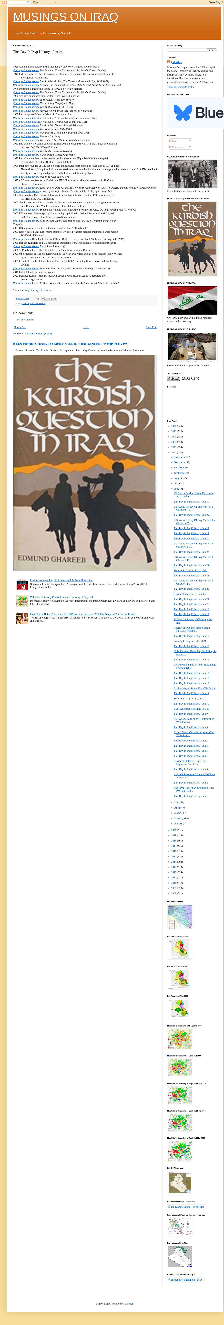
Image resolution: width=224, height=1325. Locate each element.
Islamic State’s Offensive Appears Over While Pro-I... (194, 733)
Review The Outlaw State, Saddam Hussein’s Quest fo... (192, 629)
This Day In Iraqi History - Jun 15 (191, 659)
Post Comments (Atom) (39, 333)
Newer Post (20, 327)
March (178, 812)
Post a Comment (25, 319)
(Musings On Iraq (22, 239)
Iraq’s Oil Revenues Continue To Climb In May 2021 (194, 776)
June (177, 488)
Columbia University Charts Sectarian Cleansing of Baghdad (61, 597)
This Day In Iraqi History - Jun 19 (191, 609)
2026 (174, 426)
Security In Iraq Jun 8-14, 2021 (190, 641)
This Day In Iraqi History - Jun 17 (191, 636)
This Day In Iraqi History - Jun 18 (191, 614)
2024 (174, 436)
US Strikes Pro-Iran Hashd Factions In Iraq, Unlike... (194, 494)
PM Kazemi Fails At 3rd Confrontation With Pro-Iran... (194, 720)
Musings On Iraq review (26, 70)
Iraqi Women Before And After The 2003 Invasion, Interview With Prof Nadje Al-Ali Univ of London (83, 614)
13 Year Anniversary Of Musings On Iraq (193, 621)
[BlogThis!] (46, 298)
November (180, 462)
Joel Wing (176, 62)
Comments (177, 147)
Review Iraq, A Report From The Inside (194, 688)
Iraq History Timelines (38, 290)
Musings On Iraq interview (28, 118)
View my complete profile (180, 86)
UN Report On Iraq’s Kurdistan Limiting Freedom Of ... (195, 666)
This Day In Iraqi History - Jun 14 (191, 673)
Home (86, 327)
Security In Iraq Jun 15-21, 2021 (190, 570)
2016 (174, 851)
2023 (174, 442)
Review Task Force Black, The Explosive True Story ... (190, 762)
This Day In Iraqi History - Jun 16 (191, 646)
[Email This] (43, 298)
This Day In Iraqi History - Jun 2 (191, 782)
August (178, 478)
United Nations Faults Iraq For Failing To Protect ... (195, 652)
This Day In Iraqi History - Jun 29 (191, 514)
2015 (174, 856)
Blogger (129, 1303)
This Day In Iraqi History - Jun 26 (191, 538)
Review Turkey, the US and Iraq (190, 594)
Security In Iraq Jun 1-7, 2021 (189, 698)
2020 (174, 830)
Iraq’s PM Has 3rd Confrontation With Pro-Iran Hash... (194, 789)
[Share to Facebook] (52, 298)
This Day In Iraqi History (34, 303)
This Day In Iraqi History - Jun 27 (191, 533)
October (178, 467)
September (180, 472)
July (176, 483)
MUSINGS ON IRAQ (65, 16)
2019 (174, 835)
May (177, 802)
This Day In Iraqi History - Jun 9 (191, 713)
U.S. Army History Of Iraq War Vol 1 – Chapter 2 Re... (194, 558)
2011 (174, 877)
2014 (174, 861)
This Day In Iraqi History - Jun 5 (191, 750)
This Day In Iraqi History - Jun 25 (191, 551)
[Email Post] (36, 298)
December (180, 457)
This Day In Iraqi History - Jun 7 (191, 740)
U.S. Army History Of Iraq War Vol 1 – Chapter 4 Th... (194, 521)
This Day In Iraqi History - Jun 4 (191, 755)
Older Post (151, 327)
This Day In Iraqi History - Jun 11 (191, 693)
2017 (174, 845)
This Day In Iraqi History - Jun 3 (191, 769)
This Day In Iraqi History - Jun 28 (191, 528)
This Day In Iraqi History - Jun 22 (191, 588)
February (179, 818)
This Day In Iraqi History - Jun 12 (191, 683)
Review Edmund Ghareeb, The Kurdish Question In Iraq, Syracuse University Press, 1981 (71, 343)
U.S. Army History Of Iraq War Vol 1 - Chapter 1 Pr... (194, 582)
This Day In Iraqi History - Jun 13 (191, 678)
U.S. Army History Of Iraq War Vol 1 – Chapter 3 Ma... (194, 545)
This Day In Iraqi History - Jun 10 (191, 703)
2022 (174, 447)
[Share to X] (49, 298)
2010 (174, 882)
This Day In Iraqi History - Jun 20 (191, 604)
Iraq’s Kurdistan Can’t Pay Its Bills (192, 708)
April (177, 807)
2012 (174, 872)
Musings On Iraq (22, 283)
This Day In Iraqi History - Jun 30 (191, 501)
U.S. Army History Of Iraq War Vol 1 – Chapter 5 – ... (194, 508)
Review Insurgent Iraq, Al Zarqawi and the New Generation (61, 580)
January (178, 823)
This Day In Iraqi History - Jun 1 (191, 796)
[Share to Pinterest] (55, 298)
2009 (174, 888)
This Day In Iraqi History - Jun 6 (191, 745)
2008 (174, 893)
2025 (174, 431)
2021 (174, 452)
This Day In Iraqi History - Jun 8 (191, 727)
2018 (174, 840)
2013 (174, 867)
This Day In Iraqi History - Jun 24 (191, 565)
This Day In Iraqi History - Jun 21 (191, 599)
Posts (174, 141)
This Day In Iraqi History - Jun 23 (191, 575)
